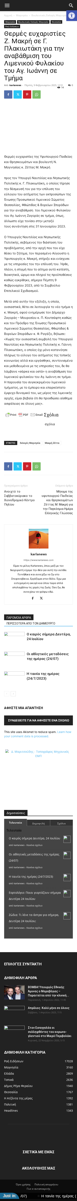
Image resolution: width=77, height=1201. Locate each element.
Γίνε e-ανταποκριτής (38, 1189)
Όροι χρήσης (23, 1184)
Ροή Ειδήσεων (12, 26)
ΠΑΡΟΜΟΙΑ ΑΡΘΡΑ (19, 617)
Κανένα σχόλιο (34, 845)
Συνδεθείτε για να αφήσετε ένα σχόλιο (38, 720)
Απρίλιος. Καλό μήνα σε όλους (48, 1008)
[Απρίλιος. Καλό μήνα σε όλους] (14, 1013)
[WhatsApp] (36, 94)
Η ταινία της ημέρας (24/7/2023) (31, 876)
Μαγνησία (22, 15)
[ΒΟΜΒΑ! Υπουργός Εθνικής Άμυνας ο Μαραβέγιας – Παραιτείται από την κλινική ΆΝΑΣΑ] (14, 992)
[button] (71, 15)
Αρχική (8, 15)
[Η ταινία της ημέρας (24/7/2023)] (14, 678)
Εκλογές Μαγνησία (30, 442)
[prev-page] (6, 693)
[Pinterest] (27, 94)
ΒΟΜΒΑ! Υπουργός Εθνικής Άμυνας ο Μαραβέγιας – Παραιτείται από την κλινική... (48, 991)
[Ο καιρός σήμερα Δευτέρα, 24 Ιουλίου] (14, 639)
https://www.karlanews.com (39, 560)
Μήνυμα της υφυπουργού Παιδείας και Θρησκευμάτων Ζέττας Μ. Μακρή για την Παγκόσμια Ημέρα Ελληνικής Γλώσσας (57, 502)
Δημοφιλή (38, 823)
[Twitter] (18, 94)
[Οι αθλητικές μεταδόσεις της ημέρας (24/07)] (14, 659)
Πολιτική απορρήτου (46, 1184)
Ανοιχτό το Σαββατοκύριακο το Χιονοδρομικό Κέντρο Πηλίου (19, 498)
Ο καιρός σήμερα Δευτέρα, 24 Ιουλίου (34, 838)
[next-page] (13, 693)
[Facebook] (8, 94)
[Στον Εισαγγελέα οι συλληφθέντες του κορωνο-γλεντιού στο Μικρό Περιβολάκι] (14, 1033)
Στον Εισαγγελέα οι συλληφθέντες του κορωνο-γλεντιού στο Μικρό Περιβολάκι (49, 1032)
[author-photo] (38, 548)
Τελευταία (15, 822)
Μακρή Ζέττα (52, 442)
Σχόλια (61, 823)
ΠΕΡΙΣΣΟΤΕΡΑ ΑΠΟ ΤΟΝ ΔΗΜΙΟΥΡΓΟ (31, 623)
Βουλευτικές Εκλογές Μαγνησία (49, 15)
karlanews (15, 85)
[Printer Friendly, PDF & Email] (24, 415)
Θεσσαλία (56, 21)
